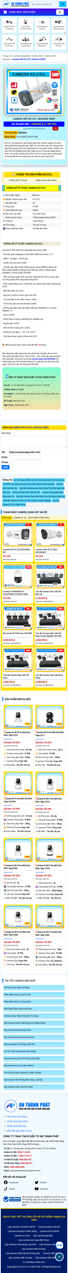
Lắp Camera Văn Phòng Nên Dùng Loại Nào (23, 1080)
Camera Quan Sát (21, 56)
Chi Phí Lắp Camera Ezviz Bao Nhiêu (20, 1051)
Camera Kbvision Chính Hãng (22, 1231)
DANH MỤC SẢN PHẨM (22, 12)
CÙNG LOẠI (6, 518)
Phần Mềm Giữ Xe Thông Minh (17, 1001)
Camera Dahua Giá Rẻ (49, 1227)
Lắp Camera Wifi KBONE (47, 1257)
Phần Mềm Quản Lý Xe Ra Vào (17, 994)
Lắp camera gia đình (43, 1235)
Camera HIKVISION (49, 1231)
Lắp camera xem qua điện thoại (33, 1240)
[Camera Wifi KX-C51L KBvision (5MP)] (34, 91)
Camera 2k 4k (19, 518)
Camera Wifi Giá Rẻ (52, 1253)
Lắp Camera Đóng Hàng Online (17, 1030)
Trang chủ (7, 56)
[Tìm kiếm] (62, 4)
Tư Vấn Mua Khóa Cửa (34, 1262)
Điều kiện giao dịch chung (19, 1130)
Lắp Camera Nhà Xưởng (33, 1249)
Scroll (59, 1256)
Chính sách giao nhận (17, 1121)
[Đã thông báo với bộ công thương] (11, 1199)
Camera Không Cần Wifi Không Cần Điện (22, 1058)
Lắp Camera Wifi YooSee (20, 1257)
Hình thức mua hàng (17, 1116)
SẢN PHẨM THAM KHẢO (38, 518)
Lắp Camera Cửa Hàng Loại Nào (20, 1244)
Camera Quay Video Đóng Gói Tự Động (21, 1016)
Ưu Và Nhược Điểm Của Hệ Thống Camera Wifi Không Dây (39, 480)
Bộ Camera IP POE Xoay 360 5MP (17, 633)
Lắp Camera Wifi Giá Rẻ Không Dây (23, 1253)
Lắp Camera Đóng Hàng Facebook (19, 1037)
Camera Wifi (37, 56)
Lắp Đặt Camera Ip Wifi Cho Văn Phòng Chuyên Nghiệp (27, 500)
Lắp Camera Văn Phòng (51, 1244)
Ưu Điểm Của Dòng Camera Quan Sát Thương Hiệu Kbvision (29, 484)
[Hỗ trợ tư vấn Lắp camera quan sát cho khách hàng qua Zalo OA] (59, 1245)
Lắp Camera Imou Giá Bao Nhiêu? (19, 1065)
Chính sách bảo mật (16, 1126)
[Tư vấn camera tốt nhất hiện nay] (65, 33)
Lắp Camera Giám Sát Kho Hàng (18, 1087)
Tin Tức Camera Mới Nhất (20, 980)
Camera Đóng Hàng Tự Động (16, 987)
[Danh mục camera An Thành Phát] (60, 12)
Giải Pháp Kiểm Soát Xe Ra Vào (18, 1009)
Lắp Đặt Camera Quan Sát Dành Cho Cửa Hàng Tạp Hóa (40, 496)
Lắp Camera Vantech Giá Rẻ (21, 1227)
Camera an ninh (22, 1235)
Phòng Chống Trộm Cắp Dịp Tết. (26, 492)
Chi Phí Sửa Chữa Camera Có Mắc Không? (22, 1072)
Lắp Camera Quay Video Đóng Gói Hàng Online (24, 1023)
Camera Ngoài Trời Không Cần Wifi (19, 1044)
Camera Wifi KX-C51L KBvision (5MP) (29, 59)
